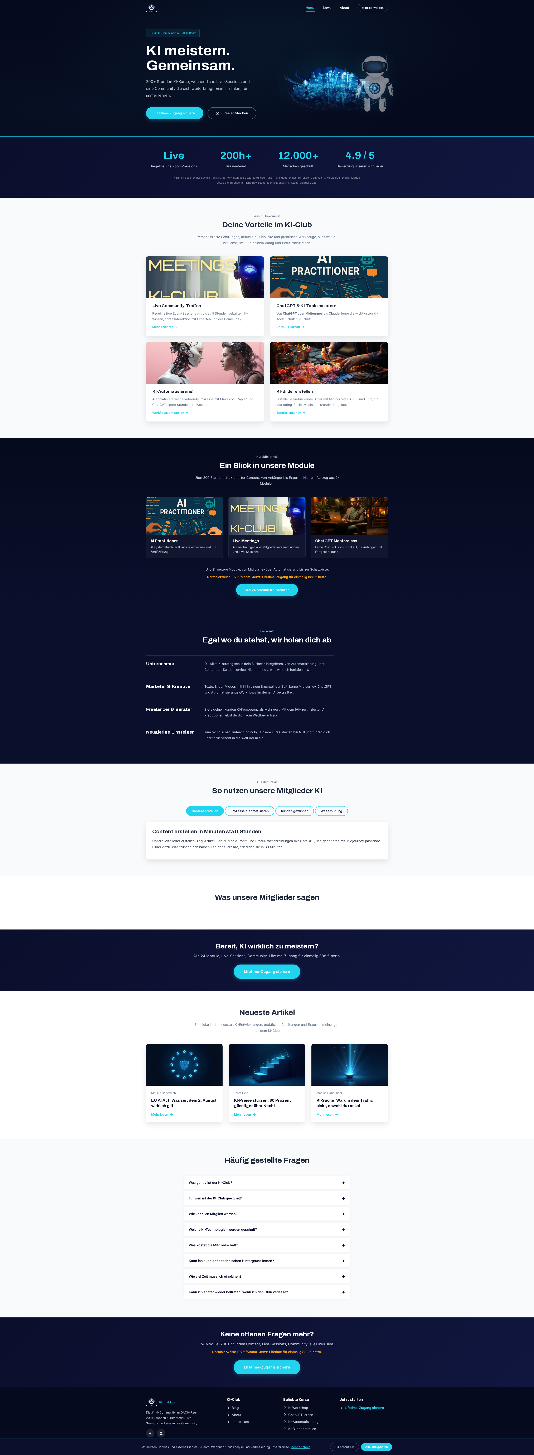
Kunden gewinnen (294, 811)
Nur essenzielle (344, 1447)
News (327, 8)
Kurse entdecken (234, 113)
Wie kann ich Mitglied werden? (267, 1214)
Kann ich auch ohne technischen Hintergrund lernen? (267, 1261)
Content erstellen (205, 811)
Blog (235, 1408)
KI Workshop (298, 1408)
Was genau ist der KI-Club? (267, 1182)
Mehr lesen (159, 1114)
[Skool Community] (161, 1433)
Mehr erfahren (300, 1447)
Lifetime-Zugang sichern (174, 113)
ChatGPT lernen (300, 1415)
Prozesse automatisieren (249, 811)
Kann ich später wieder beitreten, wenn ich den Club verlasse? (267, 1292)
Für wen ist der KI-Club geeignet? (267, 1198)
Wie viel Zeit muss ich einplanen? (267, 1276)
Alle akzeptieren (376, 1447)
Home (310, 8)
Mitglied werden (373, 7)
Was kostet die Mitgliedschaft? (267, 1245)
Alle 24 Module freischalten (267, 590)
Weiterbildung (331, 811)
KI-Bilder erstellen (302, 1429)
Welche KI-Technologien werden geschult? (267, 1229)
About (344, 8)
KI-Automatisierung (303, 1422)
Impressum (240, 1422)
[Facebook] (150, 1433)
